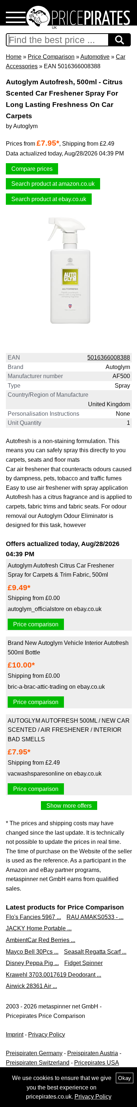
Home (14, 57)
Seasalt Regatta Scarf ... (95, 952)
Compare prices (32, 169)
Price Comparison (51, 57)
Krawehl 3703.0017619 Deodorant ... (53, 975)
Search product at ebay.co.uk (48, 199)
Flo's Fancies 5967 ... (33, 917)
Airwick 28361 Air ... (31, 986)
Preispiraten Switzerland (37, 1063)
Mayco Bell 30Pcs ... (32, 952)
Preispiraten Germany (34, 1053)
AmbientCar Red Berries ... (40, 940)
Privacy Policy (46, 1034)
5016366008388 (108, 357)
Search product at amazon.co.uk (53, 184)
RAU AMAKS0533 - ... (94, 917)
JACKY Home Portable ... (39, 928)
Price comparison (35, 624)
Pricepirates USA (96, 1063)
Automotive (95, 57)
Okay (124, 1078)
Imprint (14, 1034)
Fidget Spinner (83, 963)
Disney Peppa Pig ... (32, 963)
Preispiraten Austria (92, 1053)
